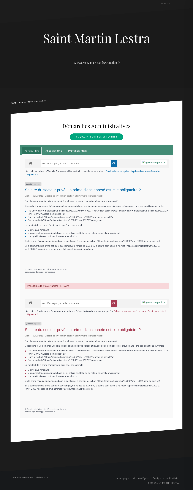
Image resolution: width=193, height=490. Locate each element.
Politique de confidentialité (166, 478)
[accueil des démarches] (30, 163)
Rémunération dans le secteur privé (86, 171)
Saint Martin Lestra (96, 38)
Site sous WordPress (23, 477)
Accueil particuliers (35, 171)
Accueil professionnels (37, 311)
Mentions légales (141, 478)
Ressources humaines (62, 311)
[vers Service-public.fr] (154, 162)
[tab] (32, 151)
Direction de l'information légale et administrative (46, 269)
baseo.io (51, 272)
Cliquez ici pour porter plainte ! (96, 137)
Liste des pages (121, 478)
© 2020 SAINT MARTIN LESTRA (163, 483)
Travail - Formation (56, 171)
